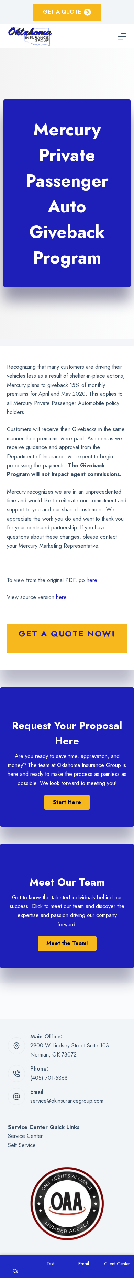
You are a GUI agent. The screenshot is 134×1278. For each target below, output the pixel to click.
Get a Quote (62, 12)
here (92, 580)
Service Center (25, 1136)
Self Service (22, 1145)
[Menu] (122, 36)
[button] (67, 802)
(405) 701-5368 (49, 1078)
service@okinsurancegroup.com (66, 1101)
